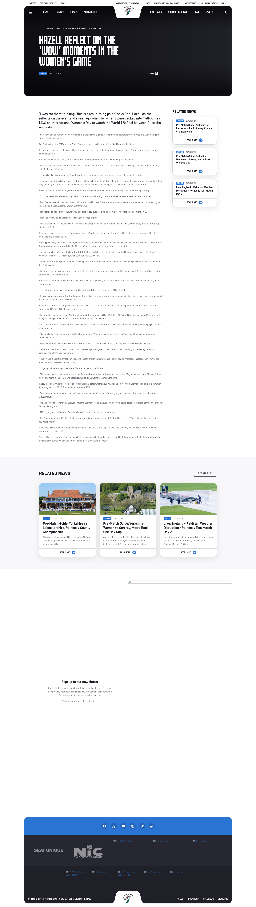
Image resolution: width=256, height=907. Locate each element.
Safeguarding (223, 899)
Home (41, 28)
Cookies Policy (208, 899)
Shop (63, 3)
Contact (147, 3)
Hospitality (156, 12)
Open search (225, 12)
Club (197, 12)
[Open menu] (30, 12)
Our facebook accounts (104, 826)
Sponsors (32, 3)
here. (95, 701)
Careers (180, 899)
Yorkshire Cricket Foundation (127, 3)
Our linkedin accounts (152, 826)
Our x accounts (114, 826)
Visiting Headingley (178, 12)
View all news (205, 473)
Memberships (90, 12)
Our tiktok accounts (142, 826)
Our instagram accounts (133, 826)
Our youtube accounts (123, 826)
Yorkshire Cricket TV (48, 3)
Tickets (74, 12)
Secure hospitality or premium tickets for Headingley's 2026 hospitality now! (194, 225)
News (46, 12)
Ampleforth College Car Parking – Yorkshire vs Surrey (206, 3)
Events (209, 12)
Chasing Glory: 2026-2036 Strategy (167, 3)
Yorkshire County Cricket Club (128, 10)
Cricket (50, 28)
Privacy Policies (193, 899)
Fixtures (59, 12)
